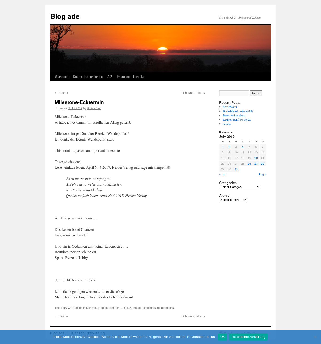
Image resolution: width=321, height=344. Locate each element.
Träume (61, 92)
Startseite (61, 76)
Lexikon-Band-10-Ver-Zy (237, 119)
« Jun (222, 174)
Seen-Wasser (230, 107)
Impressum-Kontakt (130, 76)
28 (262, 163)
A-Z (109, 76)
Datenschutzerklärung (88, 76)
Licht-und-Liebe (193, 92)
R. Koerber (94, 108)
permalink (167, 307)
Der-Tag (91, 307)
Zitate (124, 307)
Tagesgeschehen (109, 307)
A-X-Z (227, 123)
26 (249, 163)
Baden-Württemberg (234, 115)
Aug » (262, 174)
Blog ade (65, 16)
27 (256, 163)
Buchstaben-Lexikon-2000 (238, 111)
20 (256, 158)
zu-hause (135, 307)
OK (222, 337)
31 (236, 169)
